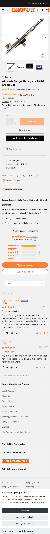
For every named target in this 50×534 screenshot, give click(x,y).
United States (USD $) (35, 3)
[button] (3, 10)
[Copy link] (37, 176)
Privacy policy (8, 531)
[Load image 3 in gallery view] (30, 67)
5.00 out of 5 (32, 236)
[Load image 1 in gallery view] (11, 67)
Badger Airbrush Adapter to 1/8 (25, 212)
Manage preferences (25, 523)
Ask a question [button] (25, 271)
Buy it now (25, 130)
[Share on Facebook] (11, 176)
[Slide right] (45, 37)
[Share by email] (30, 176)
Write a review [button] (25, 265)
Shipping (5, 101)
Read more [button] (22, 327)
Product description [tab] (13, 189)
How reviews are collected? (15, 375)
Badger (7, 77)
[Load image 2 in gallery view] (20, 67)
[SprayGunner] (15, 462)
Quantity (9, 116)
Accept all (25, 511)
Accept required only (25, 517)
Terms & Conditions (24, 531)
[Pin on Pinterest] (24, 176)
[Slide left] (5, 37)
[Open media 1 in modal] (25, 37)
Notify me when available (25, 138)
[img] (8, 307)
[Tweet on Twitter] (17, 176)
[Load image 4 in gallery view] (39, 67)
